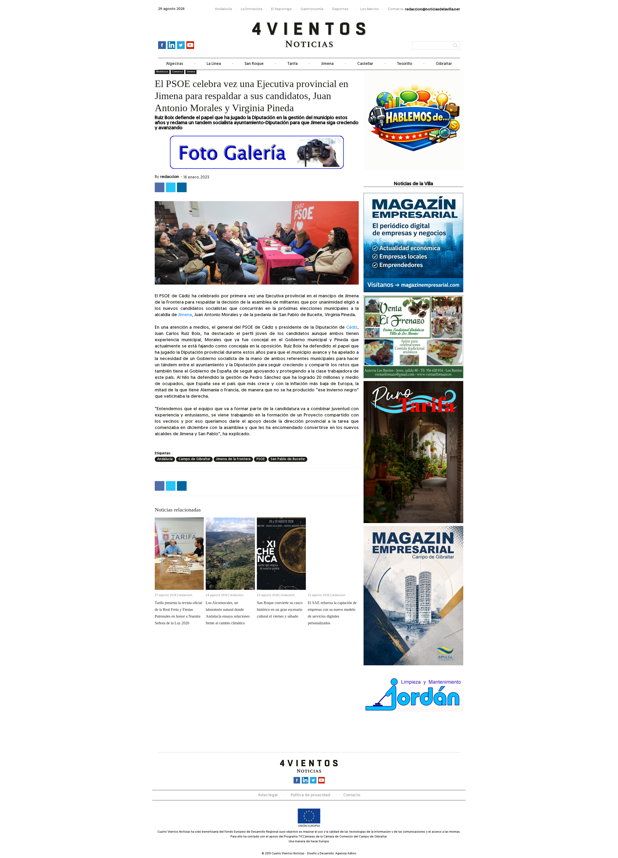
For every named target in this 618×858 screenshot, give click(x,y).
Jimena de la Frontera (233, 459)
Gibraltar (444, 64)
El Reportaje (281, 9)
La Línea (214, 64)
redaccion (169, 177)
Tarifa (292, 64)
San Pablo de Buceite (288, 459)
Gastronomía (312, 9)
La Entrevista (251, 9)
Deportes (340, 9)
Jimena (327, 64)
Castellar (365, 64)
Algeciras (174, 64)
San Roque (254, 64)
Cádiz (352, 327)
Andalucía (223, 9)
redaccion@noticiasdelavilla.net (432, 9)
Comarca (395, 9)
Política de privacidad (310, 795)
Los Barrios (369, 9)
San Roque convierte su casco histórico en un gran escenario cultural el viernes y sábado (279, 609)
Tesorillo (404, 64)
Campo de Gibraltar (194, 459)
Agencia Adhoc (345, 853)
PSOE (260, 459)
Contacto (351, 795)
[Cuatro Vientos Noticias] (309, 35)
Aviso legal (268, 795)
